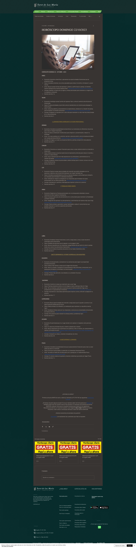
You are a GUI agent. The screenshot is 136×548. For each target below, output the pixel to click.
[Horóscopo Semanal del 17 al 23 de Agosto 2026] (45, 442)
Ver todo (99, 434)
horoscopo (60, 16)
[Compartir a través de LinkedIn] (49, 422)
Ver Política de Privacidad (7, 546)
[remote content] (68, 221)
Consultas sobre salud (80, 505)
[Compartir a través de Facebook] (42, 422)
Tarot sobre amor (63, 491)
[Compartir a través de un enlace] (53, 422)
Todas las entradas (39, 16)
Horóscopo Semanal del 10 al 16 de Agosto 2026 (68, 452)
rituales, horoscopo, (50, 16)
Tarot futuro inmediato (64, 509)
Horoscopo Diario (45, 417)
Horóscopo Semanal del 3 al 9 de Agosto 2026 (90, 452)
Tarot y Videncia (63, 518)
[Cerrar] (134, 545)
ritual (67, 16)
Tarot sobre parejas (63, 505)
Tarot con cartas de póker (65, 502)
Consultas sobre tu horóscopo (79, 509)
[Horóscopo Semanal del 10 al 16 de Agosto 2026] (68, 442)
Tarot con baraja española (65, 501)
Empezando (73, 16)
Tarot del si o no (63, 522)
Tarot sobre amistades (64, 520)
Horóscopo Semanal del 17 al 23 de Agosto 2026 (44, 452)
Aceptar (129, 545)
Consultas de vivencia (80, 491)
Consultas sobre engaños (80, 518)
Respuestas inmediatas (80, 522)
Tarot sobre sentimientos (65, 516)
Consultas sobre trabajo (80, 503)
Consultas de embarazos (80, 499)
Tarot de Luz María (47, 4)
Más (89, 16)
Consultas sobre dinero (80, 520)
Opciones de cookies (120, 545)
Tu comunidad (82, 16)
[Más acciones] (93, 26)
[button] (99, 16)
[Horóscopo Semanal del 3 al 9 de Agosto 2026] (91, 442)
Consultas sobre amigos (80, 515)
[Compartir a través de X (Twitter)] (46, 422)
